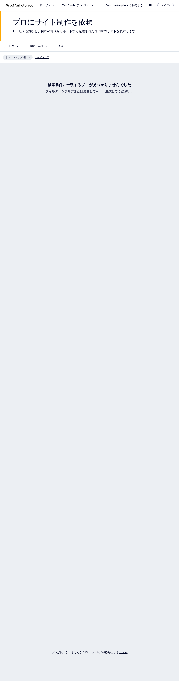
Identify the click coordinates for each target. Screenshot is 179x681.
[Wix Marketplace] (19, 5)
